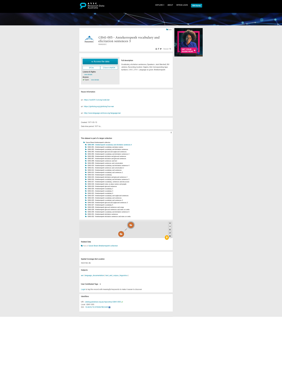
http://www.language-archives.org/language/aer (102, 113)
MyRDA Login (182, 5)
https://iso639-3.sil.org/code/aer (97, 100)
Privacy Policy (12, 341)
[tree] (126, 179)
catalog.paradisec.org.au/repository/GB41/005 (103, 302)
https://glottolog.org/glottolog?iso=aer (99, 106)
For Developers (13, 329)
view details (88, 74)
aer (82, 275)
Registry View (12, 334)
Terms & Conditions (14, 338)
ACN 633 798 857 (7, 347)
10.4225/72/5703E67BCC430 (96, 307)
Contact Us (11, 323)
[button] (82, 142)
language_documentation (94, 275)
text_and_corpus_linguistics (116, 275)
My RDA (10, 321)
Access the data (101, 61)
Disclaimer (11, 326)
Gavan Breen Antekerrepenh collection (103, 246)
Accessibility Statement (16, 343)
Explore (159, 5)
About (170, 5)
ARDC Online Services (15, 331)
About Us (10, 318)
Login (83, 289)
